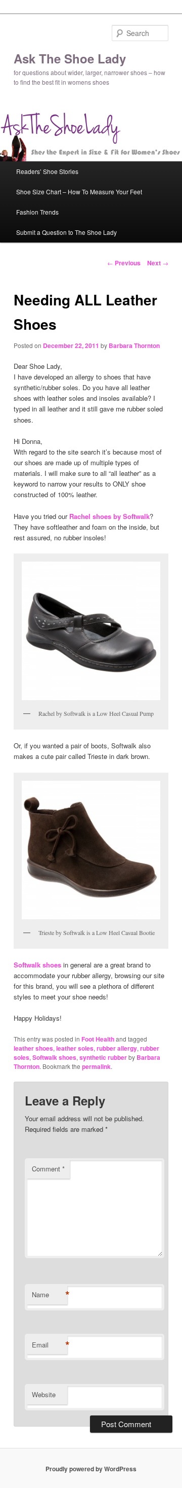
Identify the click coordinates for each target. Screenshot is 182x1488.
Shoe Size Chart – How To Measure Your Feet (79, 191)
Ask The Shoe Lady (70, 58)
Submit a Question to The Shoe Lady (66, 232)
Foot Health (97, 1039)
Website (44, 1394)
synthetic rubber (103, 1057)
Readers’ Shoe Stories (47, 171)
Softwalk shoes (54, 1057)
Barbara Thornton (134, 345)
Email (49, 1345)
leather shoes (33, 1048)
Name (49, 1295)
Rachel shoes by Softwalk (109, 516)
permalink (96, 1066)
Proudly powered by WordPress (91, 1468)
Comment (48, 1168)
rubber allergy (117, 1048)
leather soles (75, 1048)
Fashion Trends (37, 211)
